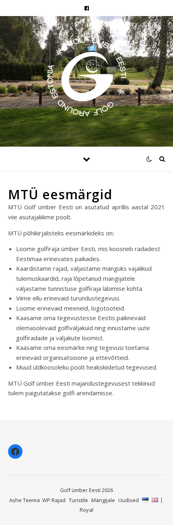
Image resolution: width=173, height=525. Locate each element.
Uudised (128, 500)
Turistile (78, 500)
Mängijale (103, 500)
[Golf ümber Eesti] (86, 76)
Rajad (58, 500)
